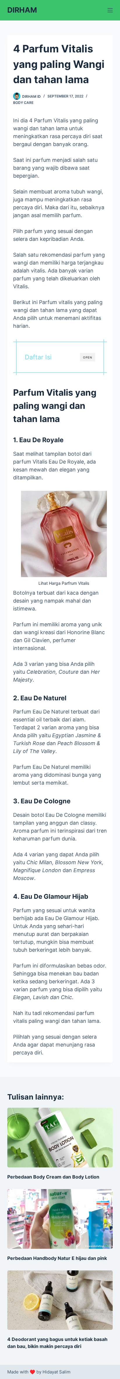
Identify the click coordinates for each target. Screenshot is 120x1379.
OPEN (87, 357)
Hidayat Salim (56, 1372)
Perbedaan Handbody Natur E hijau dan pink (57, 1258)
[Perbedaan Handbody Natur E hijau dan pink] (60, 1219)
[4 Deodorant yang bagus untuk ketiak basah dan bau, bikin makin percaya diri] (60, 1300)
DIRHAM (22, 10)
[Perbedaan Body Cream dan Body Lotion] (60, 1137)
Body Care (23, 102)
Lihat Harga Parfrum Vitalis (63, 583)
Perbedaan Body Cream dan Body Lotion (53, 1177)
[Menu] (110, 10)
